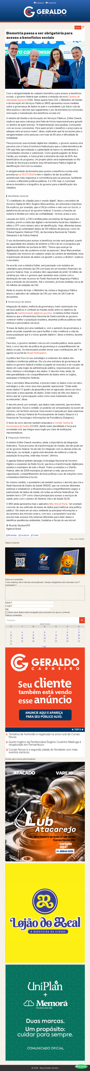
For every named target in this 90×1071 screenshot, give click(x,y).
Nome (8, 602)
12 (33, 635)
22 (67, 638)
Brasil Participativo (37, 353)
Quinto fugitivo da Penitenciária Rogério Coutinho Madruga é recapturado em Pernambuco (45, 743)
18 (22, 638)
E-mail (8, 606)
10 (11, 635)
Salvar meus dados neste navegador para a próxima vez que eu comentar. (39, 612)
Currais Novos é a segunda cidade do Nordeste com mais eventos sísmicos (43, 751)
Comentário (11, 585)
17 (11, 638)
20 (45, 638)
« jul (44, 646)
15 (67, 635)
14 (56, 635)
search (82, 620)
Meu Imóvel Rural (58, 503)
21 (56, 638)
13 (45, 635)
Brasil (77, 27)
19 (33, 638)
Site (6, 609)
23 (79, 638)
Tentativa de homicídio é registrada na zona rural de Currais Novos (44, 736)
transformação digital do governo (35, 313)
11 (22, 635)
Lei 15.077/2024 (26, 174)
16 (79, 635)
